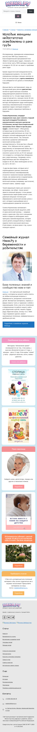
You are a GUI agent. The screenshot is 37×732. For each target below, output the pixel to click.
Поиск (30, 11)
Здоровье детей (7, 642)
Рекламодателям (8, 682)
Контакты (7, 694)
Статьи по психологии (9, 651)
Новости (5, 633)
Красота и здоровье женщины (11, 656)
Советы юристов (7, 662)
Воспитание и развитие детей (11, 639)
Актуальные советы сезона (11, 665)
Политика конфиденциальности (12, 688)
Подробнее (19, 487)
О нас (5, 671)
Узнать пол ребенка (18, 362)
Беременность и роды (9, 636)
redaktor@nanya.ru (20, 588)
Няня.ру (5, 292)
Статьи (6, 629)
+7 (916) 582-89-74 (11, 698)
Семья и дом (6, 659)
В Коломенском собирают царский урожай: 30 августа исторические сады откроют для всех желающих (18, 538)
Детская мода (7, 654)
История (5, 679)
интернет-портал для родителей (12, 608)
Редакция (5, 676)
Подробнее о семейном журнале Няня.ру (16, 325)
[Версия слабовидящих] (18, 16)
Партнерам (6, 685)
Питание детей (7, 645)
